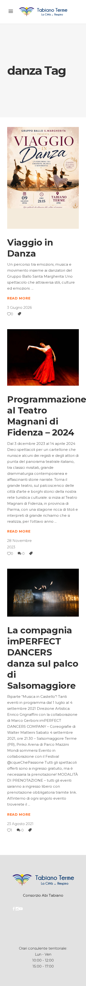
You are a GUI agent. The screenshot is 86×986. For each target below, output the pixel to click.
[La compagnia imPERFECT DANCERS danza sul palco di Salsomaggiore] (43, 593)
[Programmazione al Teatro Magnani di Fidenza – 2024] (43, 357)
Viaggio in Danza (30, 248)
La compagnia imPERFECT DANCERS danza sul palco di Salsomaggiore (42, 658)
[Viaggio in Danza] (43, 178)
